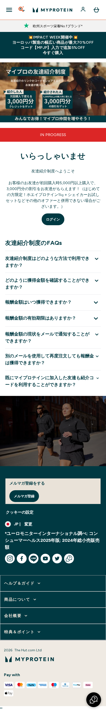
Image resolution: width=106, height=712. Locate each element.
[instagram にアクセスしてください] (10, 558)
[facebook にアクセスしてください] (22, 558)
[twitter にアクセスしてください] (57, 558)
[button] (93, 699)
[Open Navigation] (9, 10)
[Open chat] (69, 558)
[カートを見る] (96, 10)
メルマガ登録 (24, 496)
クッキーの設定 (20, 512)
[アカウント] (83, 9)
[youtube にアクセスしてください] (45, 558)
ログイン (53, 219)
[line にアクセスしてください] (33, 558)
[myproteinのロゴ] (52, 10)
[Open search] (22, 10)
